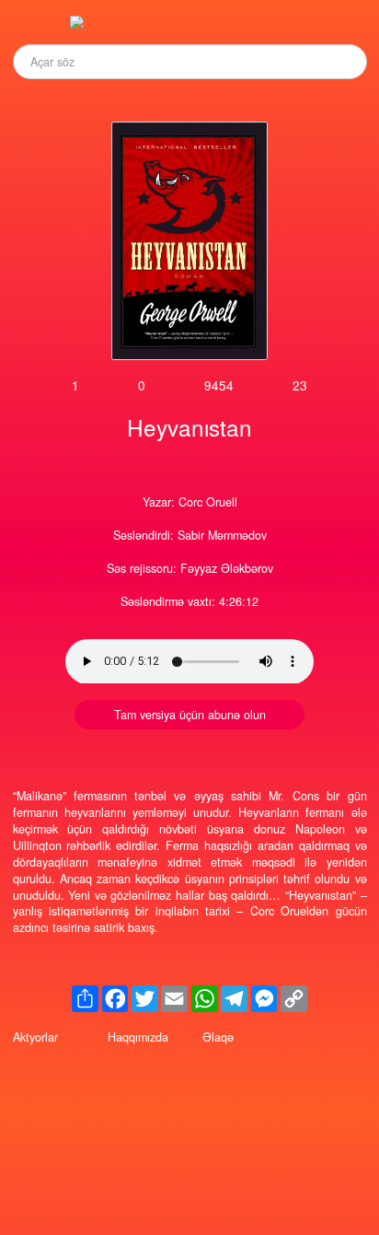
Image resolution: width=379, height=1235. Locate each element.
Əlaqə (218, 1037)
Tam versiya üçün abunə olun (190, 714)
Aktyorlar (35, 1037)
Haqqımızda (138, 1037)
